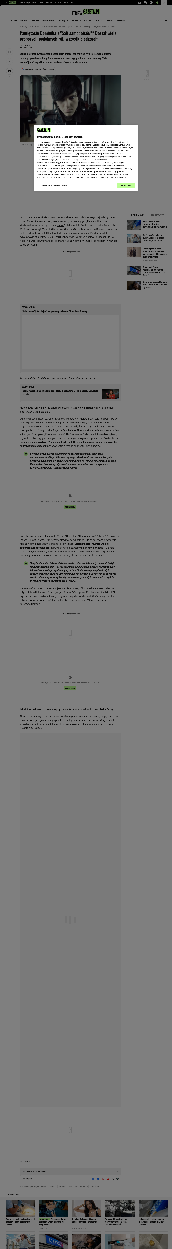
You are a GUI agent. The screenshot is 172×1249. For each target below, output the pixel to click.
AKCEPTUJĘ (126, 185)
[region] (86, 158)
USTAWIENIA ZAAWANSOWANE (55, 185)
